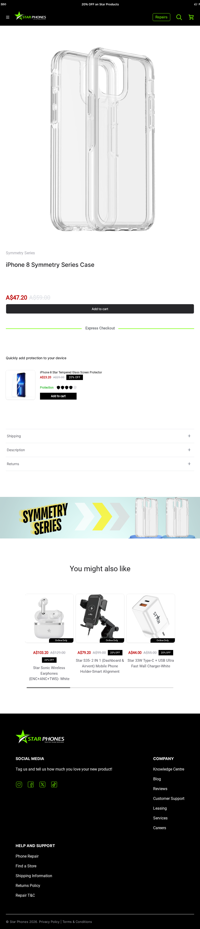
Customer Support (168, 798)
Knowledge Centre (168, 769)
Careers (159, 828)
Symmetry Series (20, 253)
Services (160, 818)
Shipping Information (34, 875)
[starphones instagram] (19, 784)
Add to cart (100, 309)
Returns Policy (28, 885)
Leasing (160, 808)
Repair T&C (25, 895)
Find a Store (26, 866)
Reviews (160, 788)
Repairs (161, 17)
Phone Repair (27, 856)
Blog (157, 779)
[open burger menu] (8, 17)
